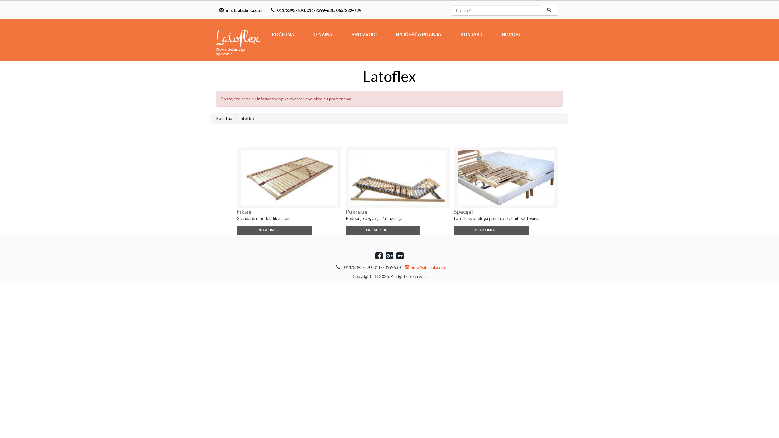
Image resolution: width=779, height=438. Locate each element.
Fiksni (244, 211)
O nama (322, 34)
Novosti (512, 34)
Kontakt (471, 34)
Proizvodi (364, 34)
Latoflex (246, 118)
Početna (283, 34)
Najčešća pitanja (418, 34)
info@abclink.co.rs (244, 10)
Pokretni (356, 211)
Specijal (463, 211)
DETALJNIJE (268, 230)
